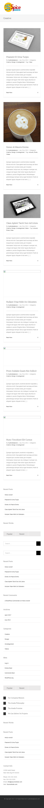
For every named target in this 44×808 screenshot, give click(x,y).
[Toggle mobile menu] (40, 4)
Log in (6, 663)
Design (14, 62)
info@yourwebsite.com (15, 782)
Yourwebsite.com (12, 784)
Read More (9, 92)
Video (30, 62)
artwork (31, 152)
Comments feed (10, 673)
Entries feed (8, 668)
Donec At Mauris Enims (17, 147)
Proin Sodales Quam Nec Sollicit (21, 370)
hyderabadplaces (13, 60)
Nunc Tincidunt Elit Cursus (19, 439)
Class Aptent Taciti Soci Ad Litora (22, 223)
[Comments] (34, 534)
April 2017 (8, 615)
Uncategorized (20, 62)
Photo (35, 152)
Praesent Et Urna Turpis (17, 57)
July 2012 (8, 620)
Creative (8, 62)
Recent (21, 534)
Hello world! (9, 495)
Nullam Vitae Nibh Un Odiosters (21, 301)
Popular (10, 534)
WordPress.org (9, 678)
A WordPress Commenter (12, 601)
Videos (8, 154)
